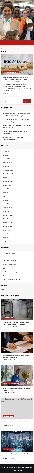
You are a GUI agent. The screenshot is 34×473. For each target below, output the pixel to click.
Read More (5, 93)
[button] (3, 42)
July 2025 (6, 189)
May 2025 (6, 196)
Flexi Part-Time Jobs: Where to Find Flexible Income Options (17, 127)
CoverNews (28, 467)
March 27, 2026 (12, 392)
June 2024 (6, 238)
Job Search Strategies (9, 264)
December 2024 (8, 215)
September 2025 (8, 181)
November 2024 (8, 219)
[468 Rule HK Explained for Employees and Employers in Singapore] (17, 342)
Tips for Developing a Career (12, 279)
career (5, 257)
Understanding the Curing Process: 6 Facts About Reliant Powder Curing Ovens (16, 115)
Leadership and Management (10, 72)
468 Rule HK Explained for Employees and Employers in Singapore (16, 121)
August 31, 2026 (13, 327)
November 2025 (8, 174)
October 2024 (7, 222)
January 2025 (7, 211)
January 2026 (7, 166)
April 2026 (6, 155)
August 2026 (7, 151)
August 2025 (7, 185)
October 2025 (7, 177)
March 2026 (6, 159)
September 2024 (8, 226)
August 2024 (7, 230)
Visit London (5, 290)
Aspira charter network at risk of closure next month (15, 132)
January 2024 (7, 241)
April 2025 (6, 200)
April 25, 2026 (12, 359)
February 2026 (7, 162)
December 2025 (8, 170)
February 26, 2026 (13, 425)
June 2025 (6, 192)
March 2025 (6, 204)
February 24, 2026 (13, 458)
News (4, 276)
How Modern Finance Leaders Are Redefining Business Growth (13, 138)
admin (5, 82)
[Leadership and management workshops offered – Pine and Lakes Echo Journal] (17, 64)
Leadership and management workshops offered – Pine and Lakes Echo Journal (16, 78)
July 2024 (6, 234)
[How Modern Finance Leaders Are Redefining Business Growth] (17, 441)
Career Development (9, 261)
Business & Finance (9, 253)
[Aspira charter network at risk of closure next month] (17, 408)
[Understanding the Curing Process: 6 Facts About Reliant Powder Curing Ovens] (17, 309)
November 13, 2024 (14, 82)
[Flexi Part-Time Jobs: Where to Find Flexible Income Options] (17, 375)
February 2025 (7, 207)
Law (4, 268)
